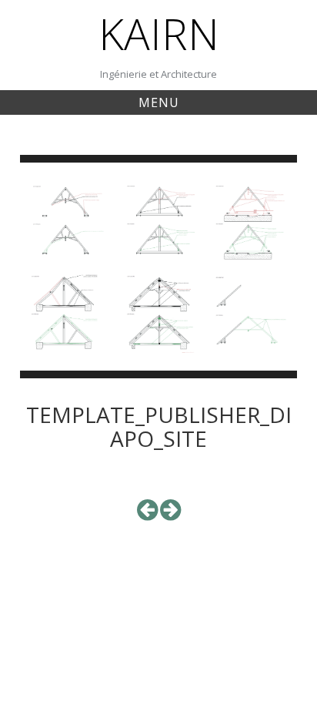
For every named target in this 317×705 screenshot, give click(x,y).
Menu (158, 102)
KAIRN (158, 33)
